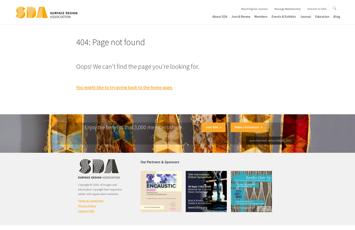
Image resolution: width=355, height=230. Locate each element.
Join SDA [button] (211, 127)
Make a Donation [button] (247, 127)
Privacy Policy (87, 206)
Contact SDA (86, 211)
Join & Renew (240, 16)
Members (260, 16)
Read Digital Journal (254, 9)
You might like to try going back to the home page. (124, 87)
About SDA (219, 16)
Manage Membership (287, 9)
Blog (336, 16)
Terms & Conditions (91, 201)
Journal (305, 16)
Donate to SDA (317, 9)
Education (322, 16)
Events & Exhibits (284, 16)
